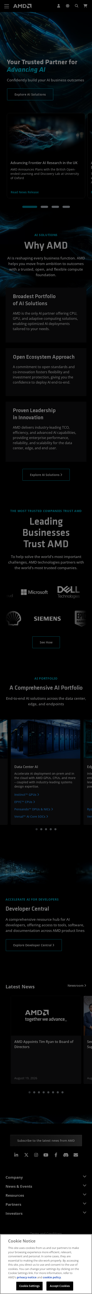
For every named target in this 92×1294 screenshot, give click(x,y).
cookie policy (52, 1277)
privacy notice (27, 1277)
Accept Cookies (60, 1286)
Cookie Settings (29, 1286)
